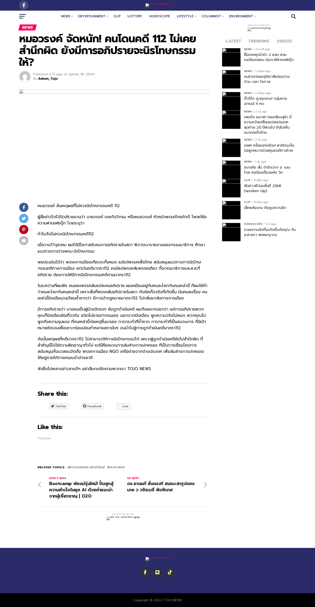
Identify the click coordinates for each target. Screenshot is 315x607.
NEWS (65, 16)
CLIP (117, 16)
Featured (117, 467)
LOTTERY (135, 16)
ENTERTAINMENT (91, 16)
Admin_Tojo (48, 78)
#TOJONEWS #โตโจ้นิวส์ (87, 467)
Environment (241, 16)
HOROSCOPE (159, 16)
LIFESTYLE (185, 16)
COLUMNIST (211, 16)
